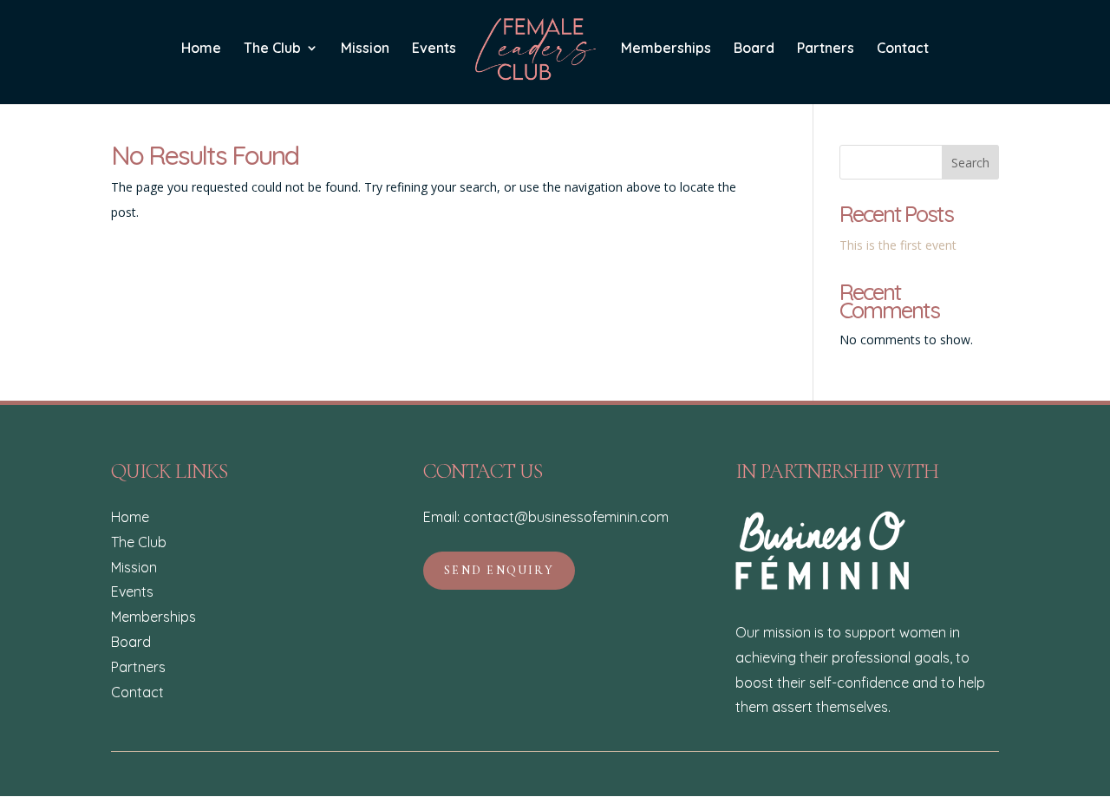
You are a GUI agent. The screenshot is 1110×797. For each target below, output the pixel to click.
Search (970, 162)
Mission (365, 49)
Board (754, 49)
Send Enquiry (499, 570)
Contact (903, 49)
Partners (825, 49)
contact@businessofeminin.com (566, 517)
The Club (272, 49)
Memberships (666, 49)
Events (434, 49)
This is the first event (898, 245)
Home (201, 49)
